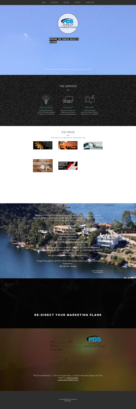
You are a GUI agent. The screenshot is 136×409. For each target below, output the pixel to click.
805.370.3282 (72, 378)
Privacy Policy (67, 400)
